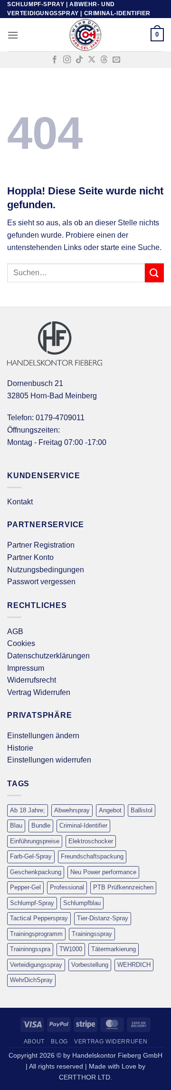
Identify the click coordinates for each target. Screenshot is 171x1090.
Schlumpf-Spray (32, 903)
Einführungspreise (34, 841)
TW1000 (70, 949)
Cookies (21, 643)
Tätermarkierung (113, 949)
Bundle (40, 825)
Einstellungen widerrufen (49, 760)
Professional (67, 887)
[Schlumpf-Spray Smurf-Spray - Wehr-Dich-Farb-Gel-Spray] (85, 34)
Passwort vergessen (41, 582)
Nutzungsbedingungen (45, 570)
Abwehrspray (72, 810)
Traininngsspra (30, 949)
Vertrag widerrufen (110, 1041)
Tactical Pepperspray (39, 918)
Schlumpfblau (82, 903)
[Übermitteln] (154, 272)
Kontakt (20, 502)
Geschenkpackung (35, 872)
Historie (20, 748)
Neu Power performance (103, 872)
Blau (16, 825)
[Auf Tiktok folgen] (79, 60)
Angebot (110, 810)
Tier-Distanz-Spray (102, 918)
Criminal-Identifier (83, 825)
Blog (59, 1041)
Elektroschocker (90, 841)
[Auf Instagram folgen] (67, 60)
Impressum (25, 668)
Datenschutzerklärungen (48, 656)
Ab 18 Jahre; (27, 810)
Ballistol (141, 810)
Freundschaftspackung (92, 856)
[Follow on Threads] (104, 60)
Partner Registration (41, 545)
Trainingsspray (92, 933)
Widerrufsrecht (31, 680)
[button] (13, 35)
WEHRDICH (134, 964)
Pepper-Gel (25, 887)
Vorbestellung (89, 964)
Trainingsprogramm (36, 933)
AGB (15, 631)
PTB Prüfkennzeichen (123, 887)
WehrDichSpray (31, 980)
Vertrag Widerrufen (38, 692)
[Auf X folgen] (91, 60)
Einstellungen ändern (43, 736)
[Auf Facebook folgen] (54, 60)
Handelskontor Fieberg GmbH (117, 1055)
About (34, 1041)
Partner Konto (30, 557)
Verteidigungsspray (36, 964)
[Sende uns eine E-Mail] (116, 60)
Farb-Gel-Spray (31, 856)
